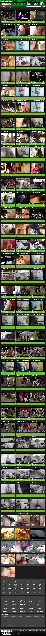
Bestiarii (28, 3)
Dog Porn (21, 600)
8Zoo (37, 598)
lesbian (40, 588)
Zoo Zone (4, 600)
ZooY (29, 604)
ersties (3, 205)
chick (28, 588)
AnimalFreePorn (5, 598)
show (3, 22)
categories (10, 6)
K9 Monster (21, 598)
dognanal (10, 588)
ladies (34, 205)
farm (4, 592)
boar (4, 593)
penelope (4, 251)
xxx (10, 581)
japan (16, 589)
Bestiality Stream (39, 611)
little (10, 584)
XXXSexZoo (30, 600)
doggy (28, 589)
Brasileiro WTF (30, 608)
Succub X (30, 605)
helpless (22, 592)
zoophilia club (6, 2)
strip (4, 68)
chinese (18, 98)
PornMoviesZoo (22, 604)
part (17, 68)
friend (28, 585)
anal (22, 589)
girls (28, 584)
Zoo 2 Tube (30, 598)
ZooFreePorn (21, 605)
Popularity (16, 6)
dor (4, 588)
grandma (4, 585)
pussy (34, 589)
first (34, 584)
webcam (36, 129)
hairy (40, 585)
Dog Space (13, 605)
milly (40, 592)
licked (28, 581)
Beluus (38, 607)
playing (21, 98)
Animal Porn (42, 4)
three (3, 37)
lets (16, 581)
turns (34, 588)
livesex (19, 22)
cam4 (22, 581)
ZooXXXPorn (13, 598)
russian (10, 589)
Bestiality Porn (29, 4)
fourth (33, 22)
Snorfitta (30, 611)
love (4, 205)
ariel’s (6, 68)
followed (5, 37)
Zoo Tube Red (39, 600)
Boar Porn (13, 607)
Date (22, 6)
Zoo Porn (4, 607)
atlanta (21, 68)
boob (19, 129)
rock (22, 585)
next (27, 513)
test (16, 585)
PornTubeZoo (22, 607)
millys (40, 593)
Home (4, 6)
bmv (22, 588)
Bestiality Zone (22, 601)
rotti (35, 592)
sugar (28, 592)
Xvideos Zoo (36, 3)
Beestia (28, 2)
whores (40, 589)
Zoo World (38, 608)
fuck (16, 592)
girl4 (34, 593)
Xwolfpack (13, 600)
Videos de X (13, 611)
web (16, 593)
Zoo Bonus (35, 4)
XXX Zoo (29, 607)
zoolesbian (34, 581)
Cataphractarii (36, 2)
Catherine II (42, 2)
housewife (22, 593)
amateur (16, 584)
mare (32, 37)
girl (19, 98)
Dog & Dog (13, 608)
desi (17, 129)
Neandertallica (39, 605)
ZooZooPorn (38, 601)
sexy (16, 588)
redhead (4, 581)
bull (4, 589)
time (32, 22)
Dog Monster (21, 608)
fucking (10, 592)
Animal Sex (42, 3)
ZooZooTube (30, 601)
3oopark (38, 604)
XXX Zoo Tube (22, 611)
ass (28, 593)
